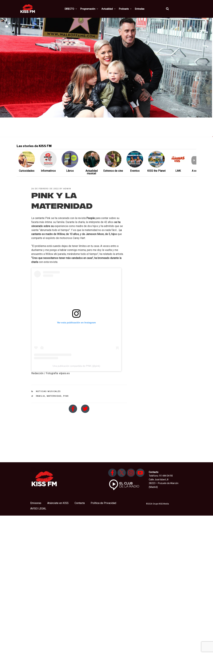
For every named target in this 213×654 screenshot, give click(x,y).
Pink (66, 396)
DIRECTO (69, 8)
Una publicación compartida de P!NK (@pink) (76, 366)
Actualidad (107, 8)
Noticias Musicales (48, 391)
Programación (87, 8)
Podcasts (124, 8)
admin (67, 189)
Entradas (139, 8)
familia (40, 396)
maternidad (54, 396)
